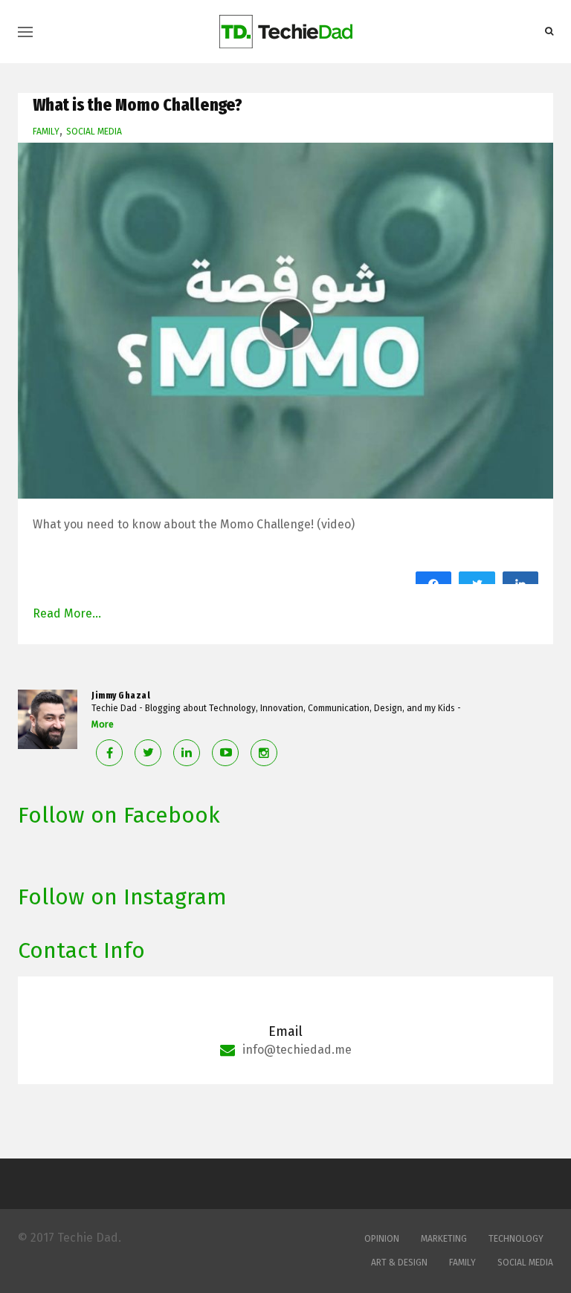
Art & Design (399, 1262)
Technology (515, 1239)
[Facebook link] (109, 752)
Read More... (67, 613)
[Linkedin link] (186, 752)
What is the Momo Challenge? (137, 104)
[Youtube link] (225, 752)
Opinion (381, 1239)
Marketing (444, 1239)
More (102, 724)
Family (46, 131)
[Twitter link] (148, 752)
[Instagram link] (264, 752)
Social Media (94, 131)
